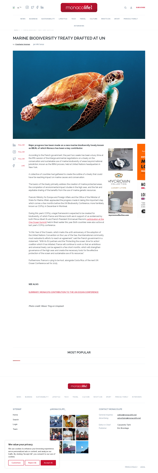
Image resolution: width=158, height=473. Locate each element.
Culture (93, 19)
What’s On (105, 19)
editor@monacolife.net (127, 415)
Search (16, 420)
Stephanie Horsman (22, 44)
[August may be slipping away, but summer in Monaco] (69, 421)
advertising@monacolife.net (129, 418)
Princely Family (131, 19)
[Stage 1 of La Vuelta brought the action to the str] (56, 434)
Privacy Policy (131, 467)
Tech (73, 19)
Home (15, 415)
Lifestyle (63, 19)
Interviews (79, 26)
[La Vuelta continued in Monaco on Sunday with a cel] (82, 421)
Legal (142, 467)
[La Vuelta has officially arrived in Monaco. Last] (82, 434)
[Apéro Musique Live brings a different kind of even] (69, 447)
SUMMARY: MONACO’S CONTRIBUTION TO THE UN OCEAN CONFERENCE (64, 292)
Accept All (48, 463)
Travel (83, 19)
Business (33, 19)
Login (15, 424)
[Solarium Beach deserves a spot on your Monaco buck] (82, 447)
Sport (117, 19)
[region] (32, 454)
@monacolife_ (58, 409)
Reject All (32, 463)
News (22, 19)
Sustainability (48, 19)
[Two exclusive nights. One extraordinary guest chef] (69, 434)
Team (15, 429)
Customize (16, 463)
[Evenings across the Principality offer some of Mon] (56, 421)
